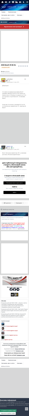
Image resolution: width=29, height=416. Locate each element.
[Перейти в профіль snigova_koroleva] (3, 333)
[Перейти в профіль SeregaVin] (3, 324)
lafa (2, 330)
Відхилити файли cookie (8, 413)
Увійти (14, 192)
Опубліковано (12, 82)
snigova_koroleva (5, 335)
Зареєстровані (21, 228)
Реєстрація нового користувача (14, 183)
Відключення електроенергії (13, 26)
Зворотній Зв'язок (20, 348)
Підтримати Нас (9, 22)
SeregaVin (3, 326)
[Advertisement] (14, 46)
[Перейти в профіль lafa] (3, 328)
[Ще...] (25, 79)
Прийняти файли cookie (9, 410)
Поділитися (8, 203)
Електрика (11, 73)
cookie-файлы (11, 402)
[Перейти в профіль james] (3, 337)
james (2, 339)
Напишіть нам (19, 351)
